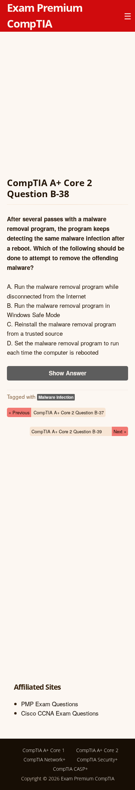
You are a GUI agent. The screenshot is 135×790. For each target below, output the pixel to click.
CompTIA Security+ (97, 759)
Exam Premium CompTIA (87, 778)
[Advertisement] (67, 106)
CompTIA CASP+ (70, 769)
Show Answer (68, 373)
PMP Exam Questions (49, 703)
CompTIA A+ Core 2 (97, 750)
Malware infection (55, 397)
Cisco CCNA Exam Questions (60, 713)
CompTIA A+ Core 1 (43, 750)
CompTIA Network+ (44, 759)
